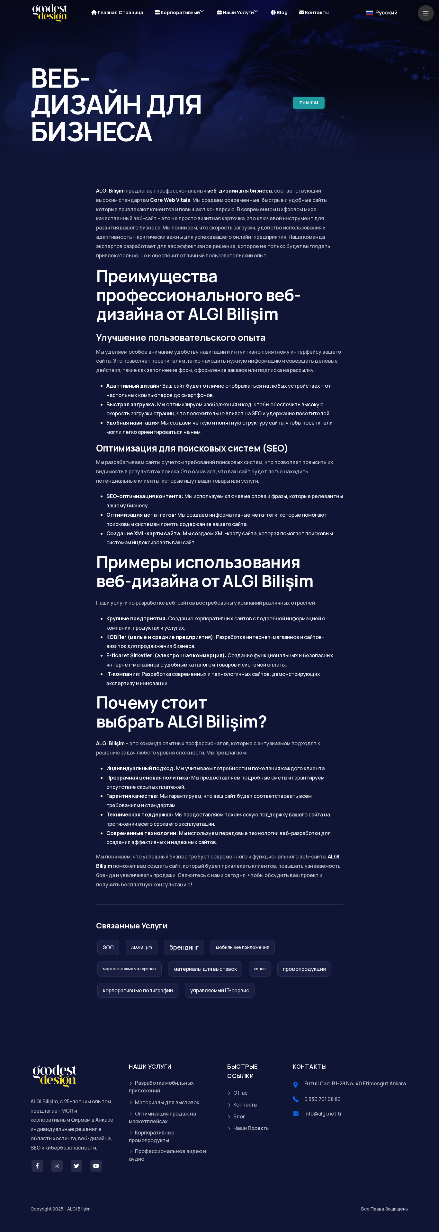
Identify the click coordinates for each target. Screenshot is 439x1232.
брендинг (184, 947)
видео (259, 968)
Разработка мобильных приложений (161, 1086)
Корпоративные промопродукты (152, 1136)
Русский (386, 12)
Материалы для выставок (166, 1102)
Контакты (316, 12)
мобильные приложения (242, 947)
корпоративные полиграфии (138, 990)
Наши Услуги (238, 12)
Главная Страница (120, 12)
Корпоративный (180, 12)
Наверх (14, 617)
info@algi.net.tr (323, 1113)
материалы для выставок (205, 968)
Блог (238, 1116)
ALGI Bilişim (141, 947)
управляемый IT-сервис (219, 990)
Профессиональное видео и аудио (167, 1155)
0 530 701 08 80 (322, 1099)
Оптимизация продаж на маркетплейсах (162, 1117)
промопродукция (304, 968)
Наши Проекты (251, 1128)
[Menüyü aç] (426, 13)
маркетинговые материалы (129, 968)
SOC (108, 947)
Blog (282, 12)
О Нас (239, 1092)
